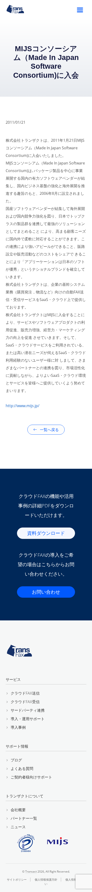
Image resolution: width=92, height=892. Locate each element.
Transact (31, 871)
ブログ (16, 760)
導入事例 (18, 727)
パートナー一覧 (24, 818)
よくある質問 (22, 768)
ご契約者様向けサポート (31, 777)
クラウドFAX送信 (25, 693)
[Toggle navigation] (80, 9)
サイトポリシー (17, 880)
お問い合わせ (46, 592)
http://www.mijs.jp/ (22, 405)
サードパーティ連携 (28, 710)
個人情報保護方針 (46, 880)
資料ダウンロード (46, 533)
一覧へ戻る (49, 429)
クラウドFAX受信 (25, 701)
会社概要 (18, 809)
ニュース (18, 826)
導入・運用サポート (28, 718)
